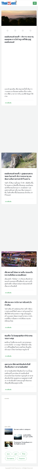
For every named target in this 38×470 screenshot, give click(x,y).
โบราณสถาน (10, 458)
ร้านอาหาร (22, 458)
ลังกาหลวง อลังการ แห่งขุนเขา (22, 429)
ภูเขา (15, 454)
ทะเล (8, 454)
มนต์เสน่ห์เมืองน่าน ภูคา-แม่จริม (28, 435)
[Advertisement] (19, 64)
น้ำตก (23, 454)
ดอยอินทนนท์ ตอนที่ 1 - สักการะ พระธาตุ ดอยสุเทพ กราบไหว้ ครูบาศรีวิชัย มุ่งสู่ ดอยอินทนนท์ (19, 39)
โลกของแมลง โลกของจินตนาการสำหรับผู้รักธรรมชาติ (23, 443)
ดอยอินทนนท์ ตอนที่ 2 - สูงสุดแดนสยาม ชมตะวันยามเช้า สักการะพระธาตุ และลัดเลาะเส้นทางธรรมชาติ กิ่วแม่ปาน (19, 176)
